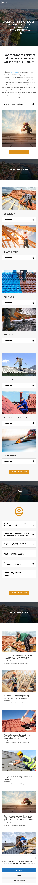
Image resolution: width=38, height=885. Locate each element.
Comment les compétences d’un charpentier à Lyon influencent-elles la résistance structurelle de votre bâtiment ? (18, 777)
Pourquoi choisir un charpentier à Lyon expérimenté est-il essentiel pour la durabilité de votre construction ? (18, 736)
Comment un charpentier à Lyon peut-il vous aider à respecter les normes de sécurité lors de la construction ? (18, 657)
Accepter (19, 870)
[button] (35, 858)
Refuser (19, 875)
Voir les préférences (19, 880)
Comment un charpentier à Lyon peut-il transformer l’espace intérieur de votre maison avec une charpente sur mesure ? (18, 818)
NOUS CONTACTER (19, 152)
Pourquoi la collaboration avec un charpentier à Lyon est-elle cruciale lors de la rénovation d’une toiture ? (18, 696)
